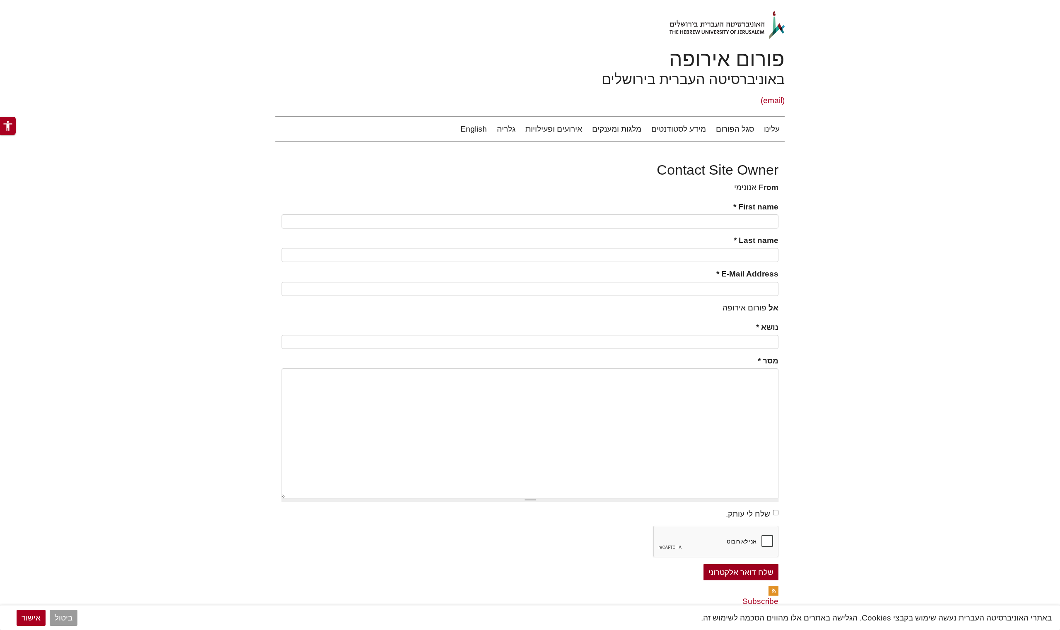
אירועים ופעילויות (553, 129)
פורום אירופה (727, 59)
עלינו (772, 129)
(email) (773, 100)
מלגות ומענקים (616, 129)
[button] (8, 126)
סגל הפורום (735, 129)
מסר (768, 360)
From (768, 187)
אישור (31, 617)
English (473, 129)
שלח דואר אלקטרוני (740, 572)
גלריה (506, 129)
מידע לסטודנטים (678, 129)
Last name (756, 240)
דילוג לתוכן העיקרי (1030, 5)
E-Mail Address (747, 273)
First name (755, 206)
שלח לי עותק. (748, 514)
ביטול (63, 617)
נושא (767, 327)
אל (773, 307)
